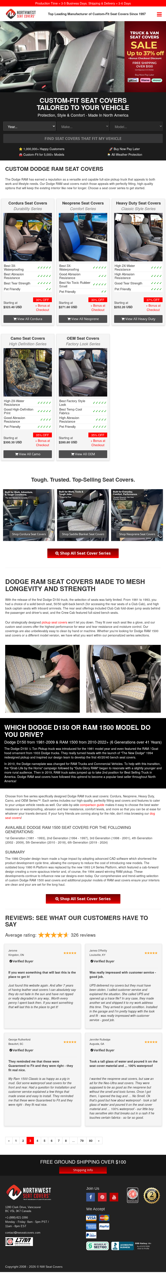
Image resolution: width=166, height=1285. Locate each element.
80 (91, 1140)
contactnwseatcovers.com (22, 1232)
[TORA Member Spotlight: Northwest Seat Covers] (132, 1195)
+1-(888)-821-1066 (16, 1217)
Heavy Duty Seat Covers (138, 203)
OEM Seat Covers (83, 338)
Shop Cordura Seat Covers (29, 534)
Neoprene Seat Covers (83, 203)
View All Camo (29, 454)
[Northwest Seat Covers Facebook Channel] (90, 1197)
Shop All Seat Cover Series (85, 553)
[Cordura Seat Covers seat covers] (27, 237)
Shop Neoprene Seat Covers (137, 534)
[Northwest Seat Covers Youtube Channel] (114, 1197)
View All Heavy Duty (139, 319)
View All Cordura (29, 319)
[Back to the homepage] (20, 14)
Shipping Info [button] (83, 1170)
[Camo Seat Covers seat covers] (27, 372)
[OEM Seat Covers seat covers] (83, 372)
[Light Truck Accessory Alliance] (22, 1241)
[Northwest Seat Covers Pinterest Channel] (102, 1197)
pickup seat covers (54, 622)
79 (82, 1140)
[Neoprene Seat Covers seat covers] (83, 237)
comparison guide (92, 805)
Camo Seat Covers (28, 338)
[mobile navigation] (159, 14)
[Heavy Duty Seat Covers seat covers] (138, 237)
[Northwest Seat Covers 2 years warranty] (152, 1196)
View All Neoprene (84, 319)
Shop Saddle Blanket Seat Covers (83, 534)
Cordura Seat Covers (27, 203)
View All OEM (84, 454)
